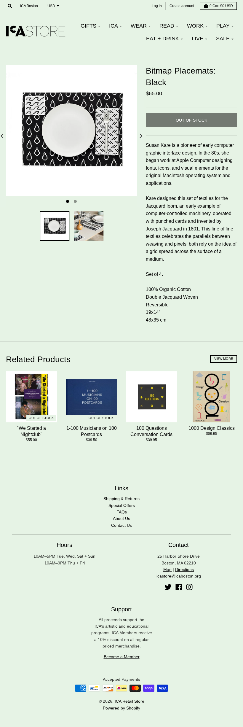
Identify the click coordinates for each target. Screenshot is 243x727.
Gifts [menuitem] (88, 26)
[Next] (140, 136)
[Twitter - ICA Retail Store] (168, 587)
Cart (221, 6)
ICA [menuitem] (113, 26)
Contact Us (121, 525)
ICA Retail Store (129, 701)
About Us (121, 518)
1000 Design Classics (211, 428)
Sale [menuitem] (223, 39)
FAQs (121, 512)
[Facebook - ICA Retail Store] (178, 587)
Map (167, 569)
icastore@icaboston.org (178, 576)
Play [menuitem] (223, 26)
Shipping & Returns (121, 498)
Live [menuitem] (197, 39)
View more (223, 358)
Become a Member (122, 656)
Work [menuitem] (195, 26)
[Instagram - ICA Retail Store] (189, 587)
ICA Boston (29, 6)
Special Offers (121, 505)
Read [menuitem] (166, 26)
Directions (184, 569)
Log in (157, 6)
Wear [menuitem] (139, 26)
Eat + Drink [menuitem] (162, 39)
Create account (182, 6)
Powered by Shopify (121, 708)
